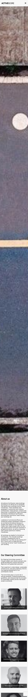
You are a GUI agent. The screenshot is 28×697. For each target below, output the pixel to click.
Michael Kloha (6, 659)
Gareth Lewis (7, 685)
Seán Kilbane (5, 633)
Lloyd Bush (6, 607)
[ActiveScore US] (8, 3)
